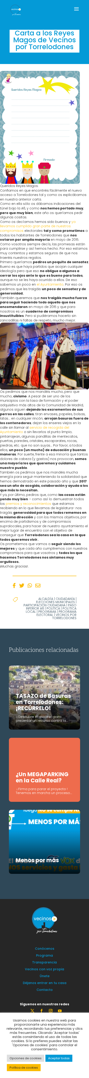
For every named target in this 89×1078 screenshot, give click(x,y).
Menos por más (37, 860)
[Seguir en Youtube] (59, 1010)
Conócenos (44, 949)
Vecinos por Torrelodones (64, 616)
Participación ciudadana (44, 605)
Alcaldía (45, 599)
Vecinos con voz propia (44, 969)
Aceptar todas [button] (59, 1058)
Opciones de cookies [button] (26, 1058)
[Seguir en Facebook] (41, 1010)
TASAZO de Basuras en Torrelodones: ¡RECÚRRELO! (43, 702)
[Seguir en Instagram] (50, 1010)
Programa (47, 611)
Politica (53, 608)
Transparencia (44, 963)
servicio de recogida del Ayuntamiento (34, 429)
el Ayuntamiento (50, 284)
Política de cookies (24, 1067)
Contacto (45, 990)
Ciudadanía (65, 599)
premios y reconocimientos (29, 503)
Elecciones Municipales (55, 602)
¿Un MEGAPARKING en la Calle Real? (42, 777)
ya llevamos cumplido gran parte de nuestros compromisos (38, 226)
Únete (45, 976)
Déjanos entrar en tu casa (44, 983)
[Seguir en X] (32, 1010)
